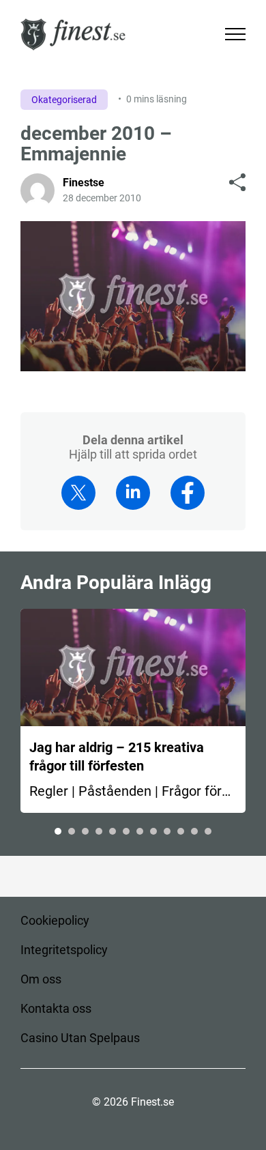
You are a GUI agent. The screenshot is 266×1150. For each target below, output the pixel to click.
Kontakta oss (55, 1008)
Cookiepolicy (54, 920)
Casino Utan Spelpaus (80, 1038)
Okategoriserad (64, 99)
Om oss (40, 979)
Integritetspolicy (64, 950)
